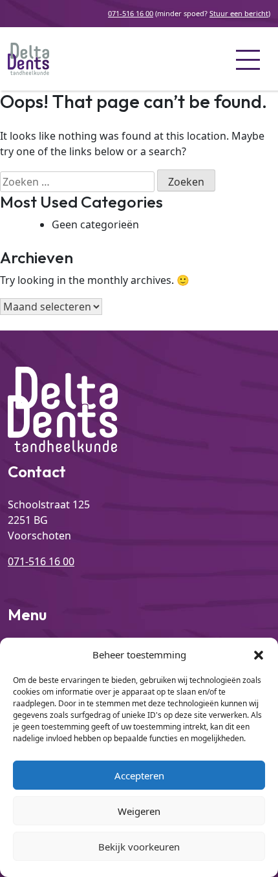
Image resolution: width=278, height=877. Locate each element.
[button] (258, 654)
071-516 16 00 (130, 13)
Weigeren (139, 811)
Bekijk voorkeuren (139, 846)
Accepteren (139, 775)
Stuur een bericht (238, 13)
